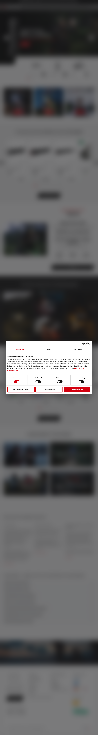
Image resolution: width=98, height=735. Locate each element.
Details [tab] (49, 349)
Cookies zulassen (77, 389)
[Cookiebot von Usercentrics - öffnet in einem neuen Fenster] (82, 343)
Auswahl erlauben (49, 389)
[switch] (38, 381)
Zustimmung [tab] (20, 349)
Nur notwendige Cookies (21, 389)
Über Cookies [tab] (77, 349)
